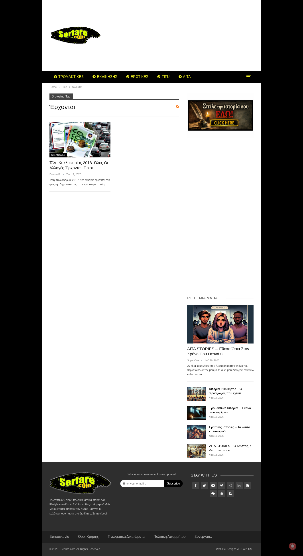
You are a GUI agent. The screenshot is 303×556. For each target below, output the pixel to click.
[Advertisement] (187, 35)
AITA (187, 77)
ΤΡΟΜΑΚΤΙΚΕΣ (71, 77)
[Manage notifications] (292, 546)
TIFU (166, 77)
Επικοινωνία (59, 536)
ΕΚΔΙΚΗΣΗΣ (107, 77)
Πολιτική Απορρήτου (169, 536)
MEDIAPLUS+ (245, 549)
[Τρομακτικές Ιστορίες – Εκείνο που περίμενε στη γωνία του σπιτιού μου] (196, 413)
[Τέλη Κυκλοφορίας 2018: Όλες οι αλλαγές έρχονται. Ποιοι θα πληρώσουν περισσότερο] (79, 139)
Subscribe (173, 483)
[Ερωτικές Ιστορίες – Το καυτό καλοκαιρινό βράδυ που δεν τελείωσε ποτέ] (196, 432)
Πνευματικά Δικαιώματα (126, 536)
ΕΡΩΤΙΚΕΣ (139, 77)
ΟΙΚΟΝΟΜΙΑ (58, 155)
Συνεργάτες (203, 536)
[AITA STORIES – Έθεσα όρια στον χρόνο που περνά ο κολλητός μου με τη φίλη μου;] (220, 324)
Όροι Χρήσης (88, 536)
